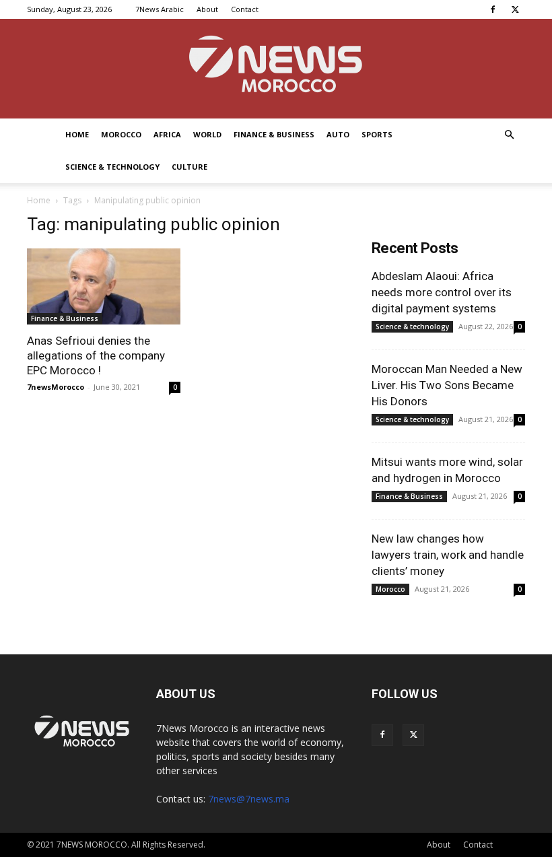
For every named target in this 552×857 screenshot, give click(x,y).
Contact (244, 9)
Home (77, 134)
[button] (509, 135)
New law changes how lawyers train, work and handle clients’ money (448, 555)
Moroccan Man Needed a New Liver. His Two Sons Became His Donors (447, 385)
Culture (189, 167)
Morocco (121, 134)
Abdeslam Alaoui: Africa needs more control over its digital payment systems (442, 292)
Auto (337, 134)
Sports (376, 134)
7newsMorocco (55, 387)
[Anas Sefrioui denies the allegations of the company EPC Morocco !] (103, 286)
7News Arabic (159, 9)
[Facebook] (493, 9)
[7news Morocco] (276, 68)
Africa (167, 134)
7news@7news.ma (248, 798)
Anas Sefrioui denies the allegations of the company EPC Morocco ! (96, 355)
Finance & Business (274, 134)
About (207, 9)
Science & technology (112, 167)
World (207, 134)
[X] (515, 9)
